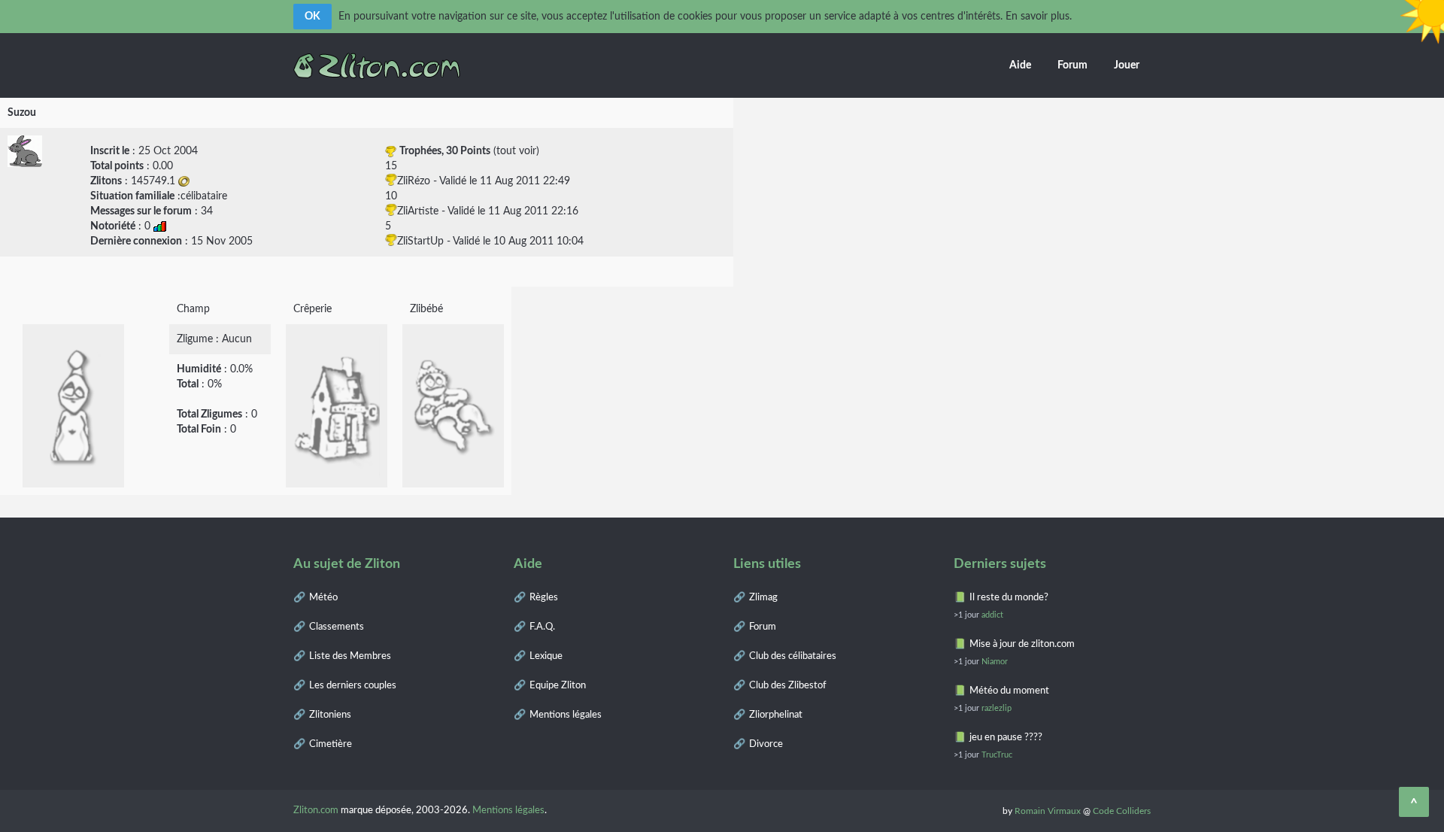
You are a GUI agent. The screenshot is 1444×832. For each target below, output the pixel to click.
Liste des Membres (350, 656)
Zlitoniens (330, 715)
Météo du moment (1009, 691)
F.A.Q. (542, 627)
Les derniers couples (352, 686)
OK (312, 16)
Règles (543, 598)
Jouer (1126, 65)
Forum (1072, 65)
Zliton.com (315, 810)
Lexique (546, 656)
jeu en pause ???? (1005, 737)
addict (992, 615)
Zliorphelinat (775, 715)
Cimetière (330, 744)
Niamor (994, 661)
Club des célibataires (792, 656)
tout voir (516, 151)
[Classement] (159, 226)
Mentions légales (565, 715)
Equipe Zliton (557, 686)
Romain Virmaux (1048, 810)
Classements (336, 627)
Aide (1020, 65)
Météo (323, 598)
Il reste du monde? (1008, 598)
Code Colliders (1122, 810)
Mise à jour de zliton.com (1022, 644)
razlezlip (996, 708)
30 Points (468, 151)
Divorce (766, 744)
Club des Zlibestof (788, 686)
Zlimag (763, 598)
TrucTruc (996, 755)
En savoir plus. (1039, 16)
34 (207, 211)
